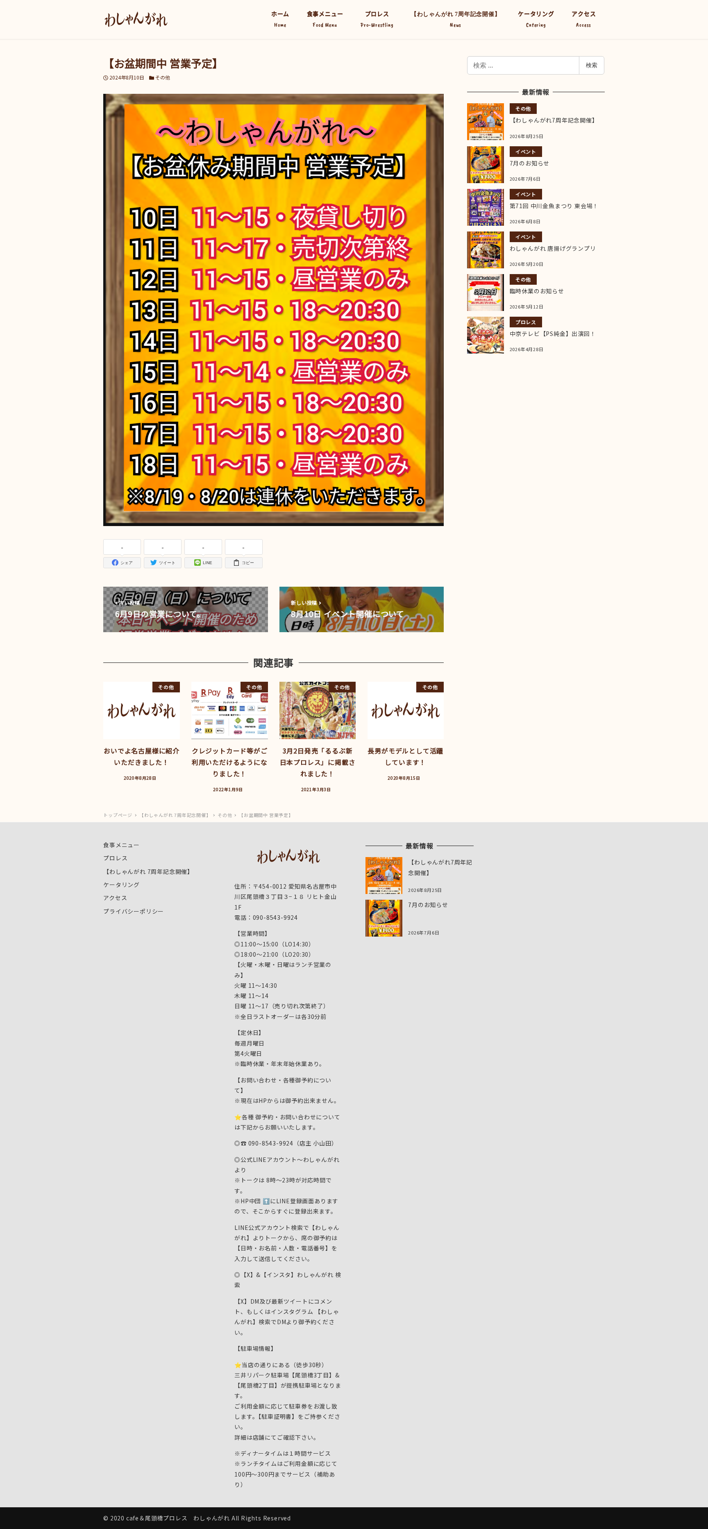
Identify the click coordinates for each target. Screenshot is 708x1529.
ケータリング (121, 884)
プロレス (115, 858)
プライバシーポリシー (133, 911)
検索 (591, 65)
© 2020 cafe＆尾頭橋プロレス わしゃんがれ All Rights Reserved (197, 1518)
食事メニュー (121, 845)
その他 (162, 77)
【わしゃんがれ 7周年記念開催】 (148, 871)
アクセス (115, 898)
